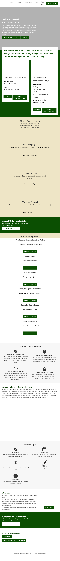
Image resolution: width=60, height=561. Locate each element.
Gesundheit (28, 2)
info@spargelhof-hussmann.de (14, 540)
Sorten (12, 2)
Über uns (42, 3)
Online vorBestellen (10, 37)
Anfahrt (8, 96)
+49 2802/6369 (7, 536)
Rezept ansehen (30, 251)
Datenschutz (23, 553)
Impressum (16, 553)
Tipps (36, 2)
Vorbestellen (52, 3)
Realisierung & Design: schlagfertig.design (36, 553)
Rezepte (19, 2)
